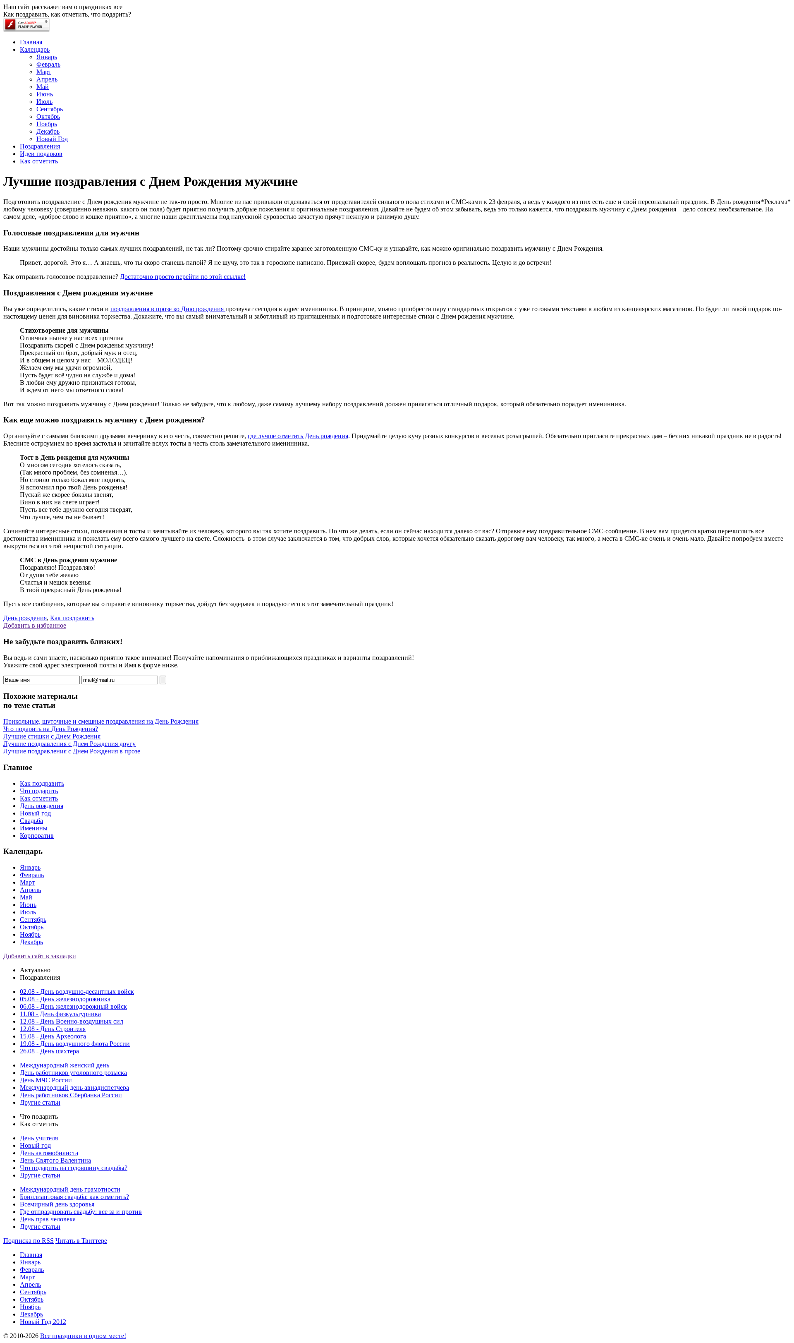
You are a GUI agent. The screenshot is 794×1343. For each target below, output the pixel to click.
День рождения (25, 617)
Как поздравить (72, 617)
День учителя (39, 1138)
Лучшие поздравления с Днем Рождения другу (69, 743)
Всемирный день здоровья (57, 1204)
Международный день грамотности (70, 1189)
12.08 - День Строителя (53, 1028)
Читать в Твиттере (81, 1240)
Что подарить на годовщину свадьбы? (73, 1167)
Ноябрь (30, 934)
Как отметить (39, 798)
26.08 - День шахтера (49, 1051)
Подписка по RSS (28, 1240)
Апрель (30, 889)
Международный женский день (64, 1065)
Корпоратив (37, 835)
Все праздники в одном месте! (83, 1335)
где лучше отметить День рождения (298, 435)
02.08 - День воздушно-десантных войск (77, 991)
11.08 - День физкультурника (60, 1013)
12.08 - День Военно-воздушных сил (71, 1021)
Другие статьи (40, 1102)
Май (26, 897)
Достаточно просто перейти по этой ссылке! (183, 276)
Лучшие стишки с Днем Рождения (51, 736)
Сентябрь (33, 919)
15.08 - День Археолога (53, 1036)
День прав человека (48, 1219)
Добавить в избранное (34, 625)
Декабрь (31, 941)
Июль (28, 912)
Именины (34, 828)
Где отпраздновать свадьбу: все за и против (81, 1211)
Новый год (35, 813)
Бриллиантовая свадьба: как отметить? (74, 1196)
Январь (30, 867)
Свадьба (31, 820)
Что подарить (39, 790)
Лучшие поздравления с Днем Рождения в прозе (71, 751)
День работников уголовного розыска (73, 1072)
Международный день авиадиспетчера (74, 1087)
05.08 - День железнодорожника (65, 998)
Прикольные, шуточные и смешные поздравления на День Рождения (100, 721)
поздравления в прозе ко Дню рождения (167, 308)
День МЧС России (46, 1080)
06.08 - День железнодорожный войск (73, 1006)
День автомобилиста (49, 1152)
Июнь (28, 904)
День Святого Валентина (55, 1160)
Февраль (32, 874)
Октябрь (31, 927)
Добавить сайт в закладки (39, 955)
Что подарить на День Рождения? (50, 728)
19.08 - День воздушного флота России (75, 1043)
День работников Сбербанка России (71, 1094)
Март (27, 882)
